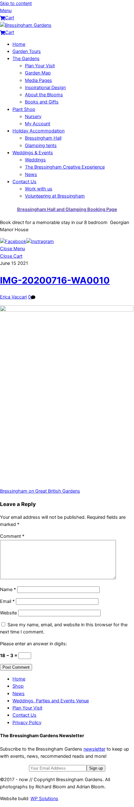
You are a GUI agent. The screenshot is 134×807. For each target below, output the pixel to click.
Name (8, 589)
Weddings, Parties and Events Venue (50, 701)
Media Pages (38, 80)
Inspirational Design (45, 87)
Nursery (33, 116)
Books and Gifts (42, 102)
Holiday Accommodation (38, 131)
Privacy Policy (26, 722)
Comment (12, 536)
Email (7, 601)
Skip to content (16, 3)
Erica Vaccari (13, 297)
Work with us (38, 189)
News (31, 174)
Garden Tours (26, 51)
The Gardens (26, 58)
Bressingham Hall (43, 138)
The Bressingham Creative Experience (65, 167)
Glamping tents (41, 145)
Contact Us (24, 181)
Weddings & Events (32, 152)
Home (18, 44)
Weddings (35, 160)
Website (8, 613)
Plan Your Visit (40, 66)
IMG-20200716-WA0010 (55, 280)
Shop (18, 686)
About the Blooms (44, 95)
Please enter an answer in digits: (33, 644)
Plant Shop (23, 109)
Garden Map (38, 73)
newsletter (94, 749)
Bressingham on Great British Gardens (40, 491)
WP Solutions (44, 798)
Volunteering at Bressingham (55, 196)
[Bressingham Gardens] (25, 25)
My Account (37, 124)
